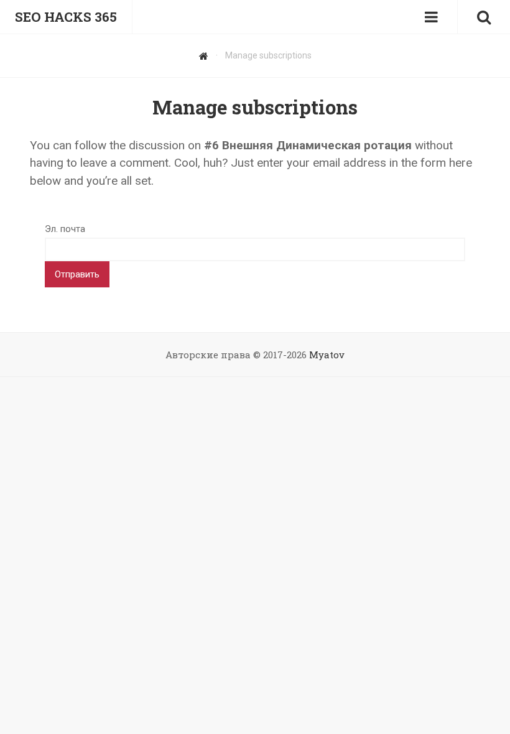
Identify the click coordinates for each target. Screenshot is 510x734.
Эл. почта (65, 229)
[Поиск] (484, 17)
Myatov (327, 354)
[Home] (203, 55)
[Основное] (431, 17)
